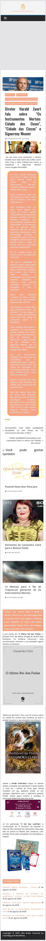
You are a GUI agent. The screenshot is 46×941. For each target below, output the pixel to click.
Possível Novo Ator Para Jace (21, 486)
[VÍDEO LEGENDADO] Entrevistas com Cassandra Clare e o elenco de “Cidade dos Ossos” (23, 440)
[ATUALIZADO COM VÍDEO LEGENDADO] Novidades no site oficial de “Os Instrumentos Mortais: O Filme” (24, 430)
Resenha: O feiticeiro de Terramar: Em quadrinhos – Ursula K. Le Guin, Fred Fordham (23, 895)
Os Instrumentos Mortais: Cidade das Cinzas (21, 99)
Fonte (7, 419)
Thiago (26, 139)
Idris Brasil (26, 933)
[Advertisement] (23, 45)
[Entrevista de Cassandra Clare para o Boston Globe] (23, 501)
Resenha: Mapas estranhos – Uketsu (20, 887)
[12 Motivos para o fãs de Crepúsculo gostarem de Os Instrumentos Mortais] (23, 562)
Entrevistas (10, 95)
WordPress (20, 935)
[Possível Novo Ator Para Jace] (23, 461)
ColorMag (7, 935)
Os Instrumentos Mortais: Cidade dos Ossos (21, 103)
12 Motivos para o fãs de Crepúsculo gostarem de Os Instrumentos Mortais (23, 589)
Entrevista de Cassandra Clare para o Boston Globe (23, 546)
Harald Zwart (22, 95)
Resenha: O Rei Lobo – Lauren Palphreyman (22, 902)
